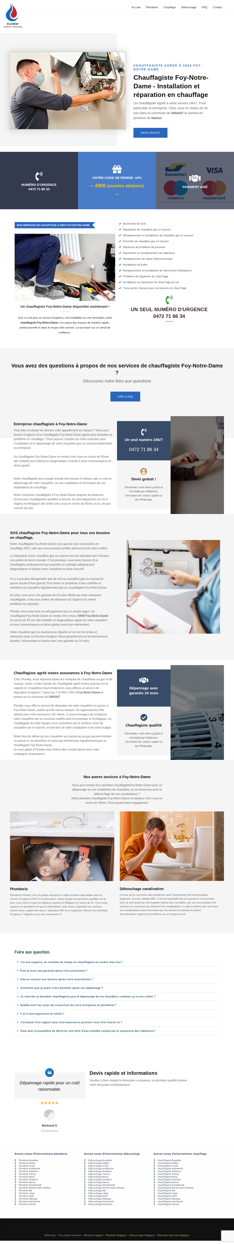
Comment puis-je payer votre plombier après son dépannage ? (61, 988)
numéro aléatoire (125, 186)
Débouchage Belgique (142, 1235)
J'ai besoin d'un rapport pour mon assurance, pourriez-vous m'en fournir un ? (71, 1022)
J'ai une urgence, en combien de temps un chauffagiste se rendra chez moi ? (71, 962)
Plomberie (152, 7)
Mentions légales (93, 1235)
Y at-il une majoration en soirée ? (42, 1013)
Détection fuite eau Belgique (173, 1235)
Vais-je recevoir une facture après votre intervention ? (56, 979)
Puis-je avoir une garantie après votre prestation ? (53, 970)
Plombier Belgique (116, 1235)
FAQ (204, 7)
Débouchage (188, 7)
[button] (117, 962)
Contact (217, 7)
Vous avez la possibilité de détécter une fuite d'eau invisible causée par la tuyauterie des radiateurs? (87, 1031)
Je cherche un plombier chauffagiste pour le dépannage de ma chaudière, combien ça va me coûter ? (88, 996)
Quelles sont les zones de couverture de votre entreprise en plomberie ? (68, 1005)
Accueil (136, 7)
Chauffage (169, 7)
